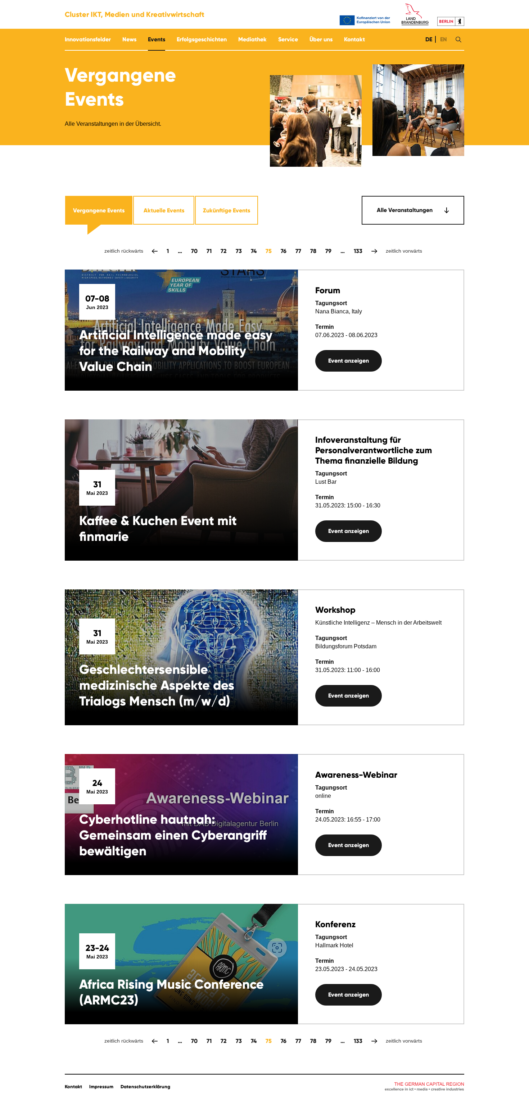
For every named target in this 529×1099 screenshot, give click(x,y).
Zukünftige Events (226, 210)
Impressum (101, 1087)
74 (254, 251)
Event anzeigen (348, 360)
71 (209, 251)
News (129, 39)
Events (156, 39)
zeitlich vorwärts (374, 251)
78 (313, 251)
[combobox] (413, 210)
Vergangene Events (99, 210)
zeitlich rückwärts (155, 251)
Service (288, 39)
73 (239, 251)
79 (328, 251)
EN (443, 39)
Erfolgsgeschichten (202, 39)
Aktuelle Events (164, 210)
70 (194, 251)
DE (428, 39)
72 (224, 251)
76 (283, 251)
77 (298, 251)
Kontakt (354, 39)
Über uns (321, 39)
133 (358, 251)
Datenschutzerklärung (145, 1087)
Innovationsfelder (88, 39)
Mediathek (252, 39)
